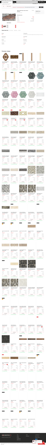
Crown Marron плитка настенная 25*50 (13, 118)
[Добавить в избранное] (33, 10)
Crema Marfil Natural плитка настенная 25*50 (5, 118)
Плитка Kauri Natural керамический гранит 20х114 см (31, 382)
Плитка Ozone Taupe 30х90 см (31, 231)
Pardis (33, 16)
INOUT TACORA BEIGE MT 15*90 (5, 363)
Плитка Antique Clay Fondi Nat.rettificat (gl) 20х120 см (23, 62)
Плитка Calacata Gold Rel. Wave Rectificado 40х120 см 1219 (23, 306)
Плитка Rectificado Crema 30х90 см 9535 (5, 250)
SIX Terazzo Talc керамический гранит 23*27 (31, 99)
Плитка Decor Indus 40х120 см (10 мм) (4, 325)
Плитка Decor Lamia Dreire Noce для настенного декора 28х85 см (14, 156)
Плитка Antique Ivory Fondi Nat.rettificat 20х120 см (14, 81)
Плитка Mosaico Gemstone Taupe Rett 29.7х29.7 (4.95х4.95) (31, 194)
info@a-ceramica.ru (37, 437)
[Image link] (7, 435)
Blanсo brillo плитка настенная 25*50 (39, 99)
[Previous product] (39, 7)
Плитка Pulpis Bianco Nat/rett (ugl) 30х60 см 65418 (31, 401)
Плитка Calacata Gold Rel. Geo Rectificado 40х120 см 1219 (14, 306)
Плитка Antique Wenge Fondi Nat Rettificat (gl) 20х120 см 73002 (22, 81)
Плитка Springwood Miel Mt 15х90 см (40, 363)
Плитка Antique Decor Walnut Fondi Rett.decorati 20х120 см (40, 382)
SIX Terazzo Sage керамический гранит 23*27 (22, 99)
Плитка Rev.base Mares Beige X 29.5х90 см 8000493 (14, 194)
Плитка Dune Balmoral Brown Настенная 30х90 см (23, 212)
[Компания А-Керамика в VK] (35, 439)
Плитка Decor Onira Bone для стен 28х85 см (40, 156)
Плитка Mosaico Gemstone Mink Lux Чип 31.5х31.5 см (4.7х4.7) (31, 269)
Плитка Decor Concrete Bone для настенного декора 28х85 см (31, 137)
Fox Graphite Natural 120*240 (13, 344)
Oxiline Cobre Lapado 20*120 (13, 400)
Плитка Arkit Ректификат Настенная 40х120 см (40, 288)
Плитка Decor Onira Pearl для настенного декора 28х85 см (5, 175)
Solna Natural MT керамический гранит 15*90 (31, 363)
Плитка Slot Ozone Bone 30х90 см (5, 269)
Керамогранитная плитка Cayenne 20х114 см (14, 382)
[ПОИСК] (37, 2)
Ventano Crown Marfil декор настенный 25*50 (23, 118)
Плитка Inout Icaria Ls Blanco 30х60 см (39, 193)
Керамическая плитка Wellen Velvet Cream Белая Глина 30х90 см (14, 269)
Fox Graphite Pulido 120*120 (4, 344)
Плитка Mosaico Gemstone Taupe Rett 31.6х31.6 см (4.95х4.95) (14, 288)
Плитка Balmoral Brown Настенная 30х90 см (5, 212)
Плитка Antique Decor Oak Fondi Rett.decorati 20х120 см (5, 81)
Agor (24, 37)
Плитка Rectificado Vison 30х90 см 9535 (23, 250)
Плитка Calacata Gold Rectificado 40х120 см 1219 (31, 306)
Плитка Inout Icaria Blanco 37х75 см (14, 419)
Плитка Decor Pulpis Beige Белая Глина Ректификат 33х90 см (31, 288)
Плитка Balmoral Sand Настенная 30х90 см (14, 212)
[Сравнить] (32, 10)
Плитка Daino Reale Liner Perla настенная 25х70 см (5, 137)
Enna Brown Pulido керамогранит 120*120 (40, 325)
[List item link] (21, 434)
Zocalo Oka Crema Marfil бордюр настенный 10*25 (14, 62)
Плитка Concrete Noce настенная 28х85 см (22, 137)
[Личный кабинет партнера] (44, 2)
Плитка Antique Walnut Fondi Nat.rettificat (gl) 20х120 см (5, 401)
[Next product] (42, 7)
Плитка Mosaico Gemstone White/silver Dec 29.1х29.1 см (5, 194)
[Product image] (14, 226)
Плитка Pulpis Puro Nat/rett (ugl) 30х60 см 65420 (22, 401)
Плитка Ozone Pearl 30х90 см (14, 231)
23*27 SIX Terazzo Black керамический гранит (31, 81)
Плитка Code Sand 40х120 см (23, 419)
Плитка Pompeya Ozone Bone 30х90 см (40, 231)
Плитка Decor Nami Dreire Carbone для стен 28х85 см (31, 156)
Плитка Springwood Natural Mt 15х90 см (4, 382)
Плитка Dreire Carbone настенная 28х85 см (22, 175)
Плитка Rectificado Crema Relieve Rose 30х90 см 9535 (14, 250)
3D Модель (9, 22)
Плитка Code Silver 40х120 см (31, 419)
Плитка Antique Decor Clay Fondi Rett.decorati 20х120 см (31, 62)
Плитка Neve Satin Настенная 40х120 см (13, 325)
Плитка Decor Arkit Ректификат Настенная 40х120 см (40, 306)
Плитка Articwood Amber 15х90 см (23, 344)
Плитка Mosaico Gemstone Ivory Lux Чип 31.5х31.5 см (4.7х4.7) (40, 269)
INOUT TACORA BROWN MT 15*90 (14, 363)
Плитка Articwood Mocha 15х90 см (31, 344)
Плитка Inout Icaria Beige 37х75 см (5, 419)
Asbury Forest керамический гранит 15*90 (39, 344)
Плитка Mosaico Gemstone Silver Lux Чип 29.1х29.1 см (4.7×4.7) (40, 175)
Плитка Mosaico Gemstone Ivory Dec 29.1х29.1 (31, 175)
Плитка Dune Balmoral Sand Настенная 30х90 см (31, 212)
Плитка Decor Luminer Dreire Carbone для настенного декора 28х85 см (23, 156)
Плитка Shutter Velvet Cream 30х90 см (31, 250)
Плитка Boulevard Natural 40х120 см (5, 306)
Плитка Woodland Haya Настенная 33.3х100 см (40, 400)
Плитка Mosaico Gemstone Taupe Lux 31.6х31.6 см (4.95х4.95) (5, 288)
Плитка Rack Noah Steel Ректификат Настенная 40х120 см (31, 325)
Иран (33, 17)
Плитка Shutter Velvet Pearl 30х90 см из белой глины (40, 250)
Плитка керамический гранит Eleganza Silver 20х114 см (22, 382)
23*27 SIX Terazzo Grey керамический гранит (5, 99)
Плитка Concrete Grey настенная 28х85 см (14, 137)
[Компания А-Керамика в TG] (36, 439)
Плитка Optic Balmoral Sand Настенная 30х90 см (40, 212)
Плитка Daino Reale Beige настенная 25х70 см (31, 118)
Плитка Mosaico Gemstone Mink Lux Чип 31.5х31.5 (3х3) (23, 269)
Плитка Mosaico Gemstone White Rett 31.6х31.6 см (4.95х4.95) (23, 288)
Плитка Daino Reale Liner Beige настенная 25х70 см (40, 118)
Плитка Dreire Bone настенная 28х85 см (13, 175)
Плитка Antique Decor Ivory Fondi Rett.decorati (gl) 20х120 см (40, 62)
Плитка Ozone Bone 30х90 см (5, 231)
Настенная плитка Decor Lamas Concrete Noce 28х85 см (40, 137)
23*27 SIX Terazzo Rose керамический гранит (14, 99)
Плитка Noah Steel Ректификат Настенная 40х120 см (23, 325)
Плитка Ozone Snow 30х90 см (23, 231)
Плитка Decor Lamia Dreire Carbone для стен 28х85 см (5, 156)
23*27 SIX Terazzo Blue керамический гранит (40, 81)
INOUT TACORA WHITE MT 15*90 (23, 363)
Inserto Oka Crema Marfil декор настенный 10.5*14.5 (5, 62)
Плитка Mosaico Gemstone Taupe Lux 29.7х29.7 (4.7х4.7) (23, 194)
